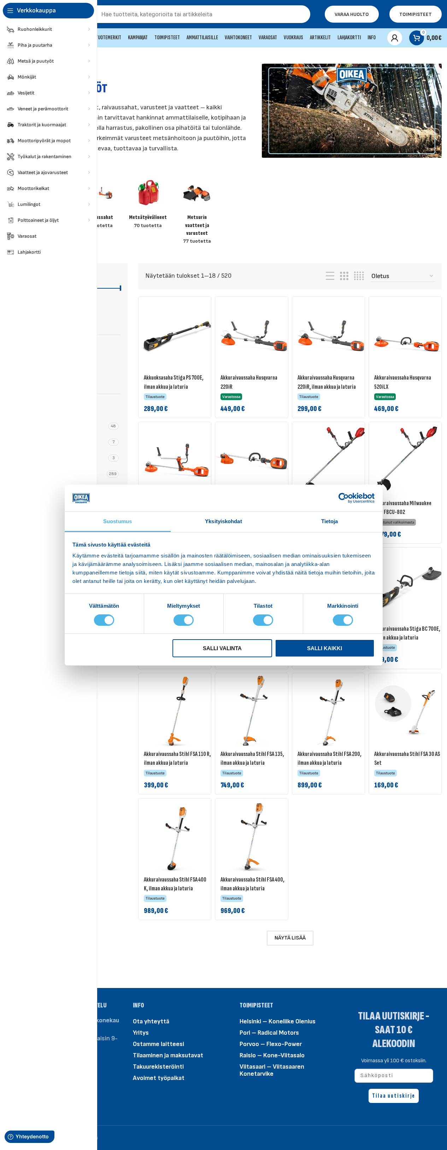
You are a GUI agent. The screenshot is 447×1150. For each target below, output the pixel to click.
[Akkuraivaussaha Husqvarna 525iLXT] (254, 461)
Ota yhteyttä (151, 1021)
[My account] (395, 38)
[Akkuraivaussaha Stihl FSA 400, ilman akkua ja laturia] (254, 837)
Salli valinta (222, 648)
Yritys (141, 1032)
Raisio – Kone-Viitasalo (272, 1055)
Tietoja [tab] (329, 521)
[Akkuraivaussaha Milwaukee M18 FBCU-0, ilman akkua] (331, 461)
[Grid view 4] (359, 276)
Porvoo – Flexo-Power (271, 1044)
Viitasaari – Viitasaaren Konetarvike (272, 1070)
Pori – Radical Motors (269, 1032)
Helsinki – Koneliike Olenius (278, 1021)
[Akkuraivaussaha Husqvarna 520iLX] (408, 336)
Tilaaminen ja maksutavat (168, 1055)
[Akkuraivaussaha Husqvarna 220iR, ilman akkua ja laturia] (331, 336)
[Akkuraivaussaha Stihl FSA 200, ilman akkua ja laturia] (331, 712)
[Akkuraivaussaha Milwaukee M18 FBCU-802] (405, 458)
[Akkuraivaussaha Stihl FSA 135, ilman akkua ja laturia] (254, 712)
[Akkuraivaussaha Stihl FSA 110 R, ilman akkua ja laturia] (177, 712)
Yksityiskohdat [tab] (223, 521)
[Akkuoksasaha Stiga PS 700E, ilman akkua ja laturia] (177, 336)
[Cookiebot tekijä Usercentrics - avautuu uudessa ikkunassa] (344, 498)
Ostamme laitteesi (158, 1044)
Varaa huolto (352, 14)
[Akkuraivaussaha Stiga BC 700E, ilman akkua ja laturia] (408, 586)
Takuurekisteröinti (158, 1066)
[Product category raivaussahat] (98, 204)
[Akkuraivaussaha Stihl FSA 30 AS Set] (408, 712)
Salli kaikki (324, 648)
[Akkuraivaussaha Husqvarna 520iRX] (177, 461)
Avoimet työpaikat (158, 1078)
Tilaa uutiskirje (393, 1095)
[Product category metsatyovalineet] (148, 204)
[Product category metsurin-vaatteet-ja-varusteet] (197, 212)
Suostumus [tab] (117, 521)
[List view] (330, 276)
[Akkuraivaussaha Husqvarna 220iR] (254, 336)
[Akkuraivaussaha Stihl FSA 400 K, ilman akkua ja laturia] (177, 837)
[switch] (183, 619)
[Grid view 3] (344, 276)
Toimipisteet (415, 14)
